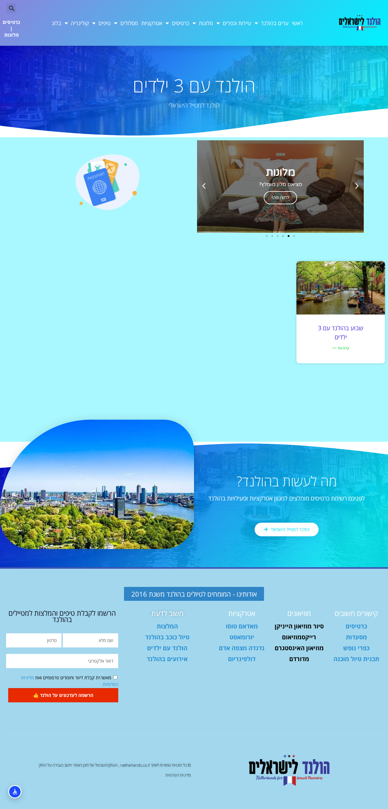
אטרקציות (151, 23)
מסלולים (129, 23)
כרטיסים (180, 23)
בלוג (56, 23)
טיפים (105, 23)
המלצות (167, 626)
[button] (11, 8)
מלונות (206, 23)
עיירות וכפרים (237, 23)
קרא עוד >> (340, 348)
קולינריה (80, 23)
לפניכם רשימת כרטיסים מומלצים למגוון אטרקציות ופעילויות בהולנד (286, 498)
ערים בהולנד (275, 23)
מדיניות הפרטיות (178, 775)
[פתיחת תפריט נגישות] (15, 791)
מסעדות (356, 637)
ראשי (297, 23)
